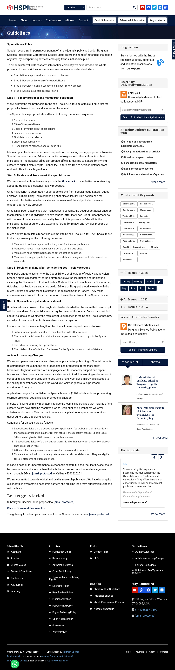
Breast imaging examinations (130, 235)
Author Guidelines (144, 552)
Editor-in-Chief (130, 362)
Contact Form (101, 552)
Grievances (58, 625)
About (24, 20)
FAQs (96, 558)
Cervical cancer (147, 241)
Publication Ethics (61, 552)
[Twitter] (154, 7)
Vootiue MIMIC (129, 216)
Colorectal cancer (130, 229)
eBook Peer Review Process (109, 602)
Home (12, 20)
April (159, 281)
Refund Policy (59, 558)
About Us (16, 552)
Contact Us (17, 578)
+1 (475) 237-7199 (146, 609)
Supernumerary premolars (147, 235)
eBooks (70, 20)
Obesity (154, 247)
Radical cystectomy (147, 204)
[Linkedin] (160, 7)
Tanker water (128, 222)
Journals (37, 20)
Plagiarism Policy (61, 599)
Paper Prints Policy (62, 606)
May (124, 288)
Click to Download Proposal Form (27, 508)
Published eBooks (103, 596)
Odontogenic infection (130, 204)
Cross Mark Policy (61, 571)
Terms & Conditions (21, 571)
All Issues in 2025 (135, 299)
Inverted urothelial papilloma (140, 247)
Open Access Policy (62, 619)
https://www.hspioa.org (58, 661)
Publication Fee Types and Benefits (148, 571)
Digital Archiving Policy (64, 612)
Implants (144, 216)
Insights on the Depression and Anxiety (150, 396)
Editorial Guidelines (145, 565)
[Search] (134, 8)
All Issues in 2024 (135, 307)
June (133, 288)
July (142, 288)
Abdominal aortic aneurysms (147, 229)
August (151, 288)
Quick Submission (105, 20)
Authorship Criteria (62, 565)
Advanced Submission (132, 20)
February (138, 281)
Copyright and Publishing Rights (64, 578)
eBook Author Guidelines (107, 589)
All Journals (17, 585)
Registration (157, 20)
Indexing (15, 591)
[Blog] (165, 7)
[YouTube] (142, 7)
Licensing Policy (60, 586)
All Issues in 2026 (135, 272)
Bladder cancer (130, 210)
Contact (83, 20)
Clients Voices (18, 565)
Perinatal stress (130, 241)
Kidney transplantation (146, 222)
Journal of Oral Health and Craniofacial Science (148, 427)
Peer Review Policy (62, 592)
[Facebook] (148, 7)
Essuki (126, 247)
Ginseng (144, 253)
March (150, 281)
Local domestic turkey (130, 253)
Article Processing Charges (149, 558)
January (126, 281)
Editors (155, 362)
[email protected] (42, 473)
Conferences (53, 20)
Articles (15, 558)
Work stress (145, 210)
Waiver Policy (59, 632)
